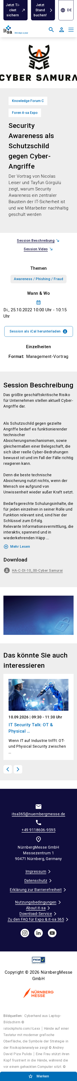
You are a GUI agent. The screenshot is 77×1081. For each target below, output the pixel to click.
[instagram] (25, 933)
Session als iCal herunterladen (39, 331)
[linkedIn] (38, 933)
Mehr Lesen (16, 546)
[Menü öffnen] (71, 29)
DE (66, 10)
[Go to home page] (20, 31)
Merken (38, 1076)
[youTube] (52, 933)
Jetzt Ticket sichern (13, 10)
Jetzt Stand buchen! (40, 10)
